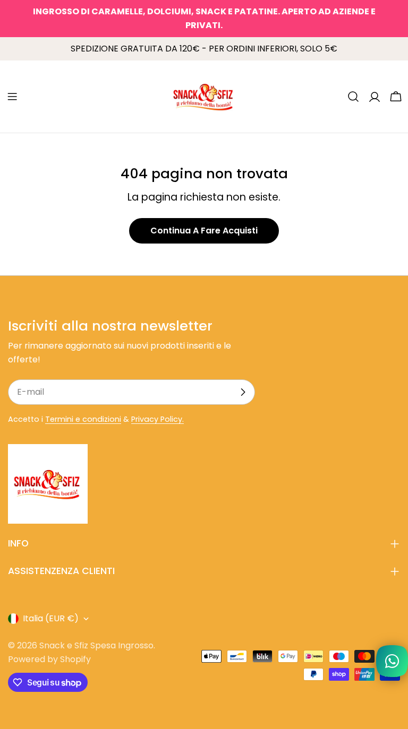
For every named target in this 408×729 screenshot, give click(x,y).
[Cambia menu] (12, 96)
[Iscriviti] (243, 392)
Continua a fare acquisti (204, 230)
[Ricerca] (353, 96)
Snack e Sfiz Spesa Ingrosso (96, 645)
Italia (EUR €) (51, 618)
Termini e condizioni (83, 419)
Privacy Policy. (157, 419)
